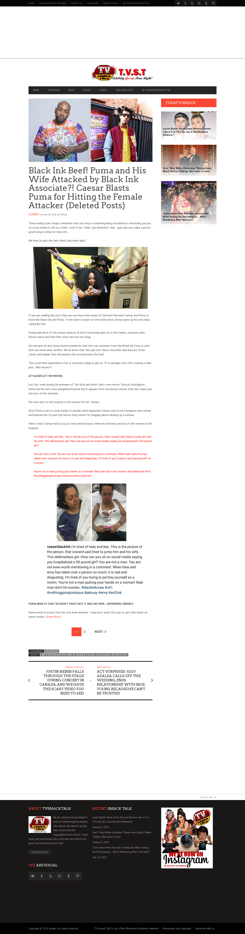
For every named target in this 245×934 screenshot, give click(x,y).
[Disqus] (90, 749)
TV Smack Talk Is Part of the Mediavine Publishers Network (126, 928)
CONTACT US (76, 3)
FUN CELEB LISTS (124, 90)
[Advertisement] (122, 33)
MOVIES (87, 90)
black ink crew (63, 654)
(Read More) (53, 616)
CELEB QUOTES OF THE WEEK (52, 3)
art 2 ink (46, 654)
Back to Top (206, 797)
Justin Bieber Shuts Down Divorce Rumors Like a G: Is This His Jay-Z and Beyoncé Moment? (121, 819)
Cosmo (34, 214)
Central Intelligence (98, 654)
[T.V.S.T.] (122, 73)
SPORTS (103, 90)
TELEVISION (54, 90)
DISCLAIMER (92, 3)
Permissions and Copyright (177, 928)
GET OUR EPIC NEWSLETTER (135, 3)
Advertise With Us (204, 928)
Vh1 (125, 654)
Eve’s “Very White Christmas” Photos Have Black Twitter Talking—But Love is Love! (122, 834)
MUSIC (71, 90)
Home (31, 3)
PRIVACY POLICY (110, 3)
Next (99, 631)
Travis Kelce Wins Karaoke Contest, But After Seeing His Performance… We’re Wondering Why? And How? (121, 849)
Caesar (79, 654)
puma (117, 654)
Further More (40, 852)
